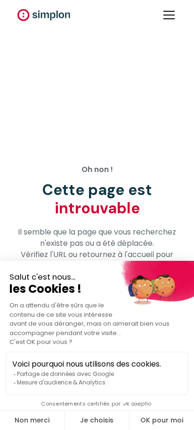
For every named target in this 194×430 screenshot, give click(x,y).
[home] (43, 15)
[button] (167, 15)
